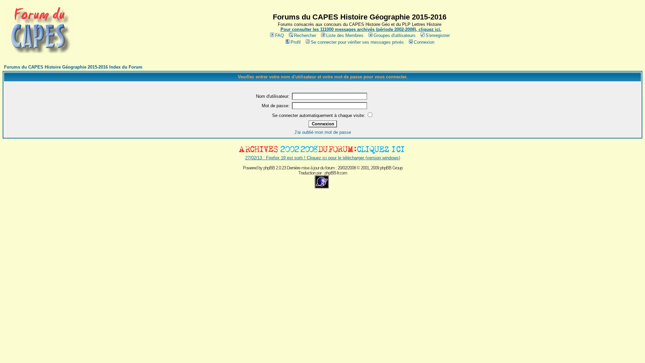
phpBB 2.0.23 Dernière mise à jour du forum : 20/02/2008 (309, 167)
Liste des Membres (344, 35)
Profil (296, 42)
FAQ (279, 35)
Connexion (424, 42)
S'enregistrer (438, 35)
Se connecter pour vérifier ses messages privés (357, 42)
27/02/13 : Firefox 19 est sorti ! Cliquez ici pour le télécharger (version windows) (322, 157)
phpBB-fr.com (336, 172)
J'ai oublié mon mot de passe (322, 132)
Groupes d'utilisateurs (395, 35)
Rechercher (305, 35)
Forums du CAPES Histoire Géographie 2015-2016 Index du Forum (73, 67)
